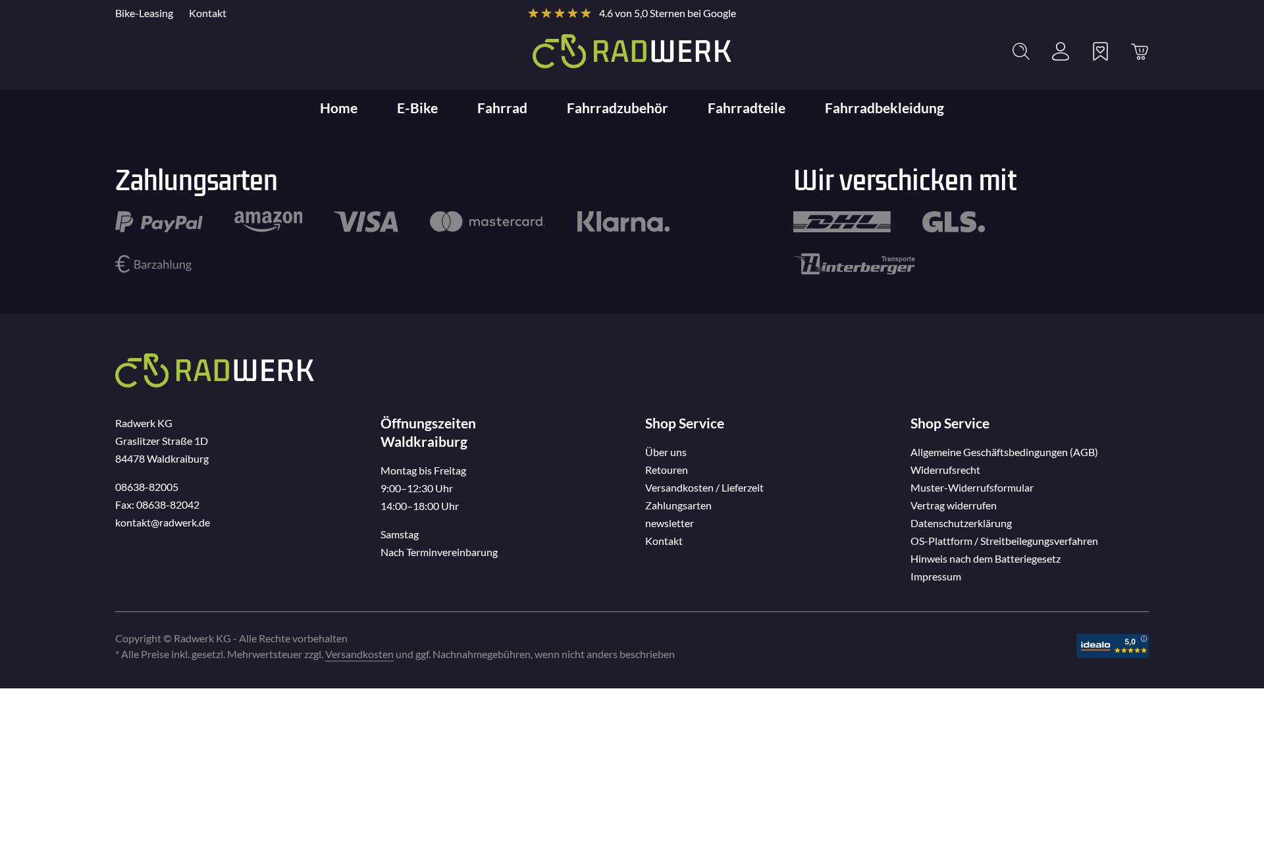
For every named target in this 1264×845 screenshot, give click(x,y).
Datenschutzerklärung (961, 523)
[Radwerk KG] (632, 51)
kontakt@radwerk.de (162, 522)
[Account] (1060, 51)
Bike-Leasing (144, 13)
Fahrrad (502, 107)
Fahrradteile (746, 107)
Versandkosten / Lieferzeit (704, 487)
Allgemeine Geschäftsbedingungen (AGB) (1004, 452)
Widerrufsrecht (945, 469)
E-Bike (417, 107)
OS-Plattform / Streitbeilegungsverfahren (1004, 540)
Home (338, 107)
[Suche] (1021, 51)
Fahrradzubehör (617, 107)
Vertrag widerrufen (953, 505)
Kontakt (207, 13)
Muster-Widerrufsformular (972, 487)
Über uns (666, 452)
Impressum (935, 576)
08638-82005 (146, 486)
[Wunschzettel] (1100, 51)
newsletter (669, 523)
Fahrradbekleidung (884, 107)
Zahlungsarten (678, 505)
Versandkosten (359, 654)
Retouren (666, 469)
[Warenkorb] (1139, 51)
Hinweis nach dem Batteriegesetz (985, 558)
